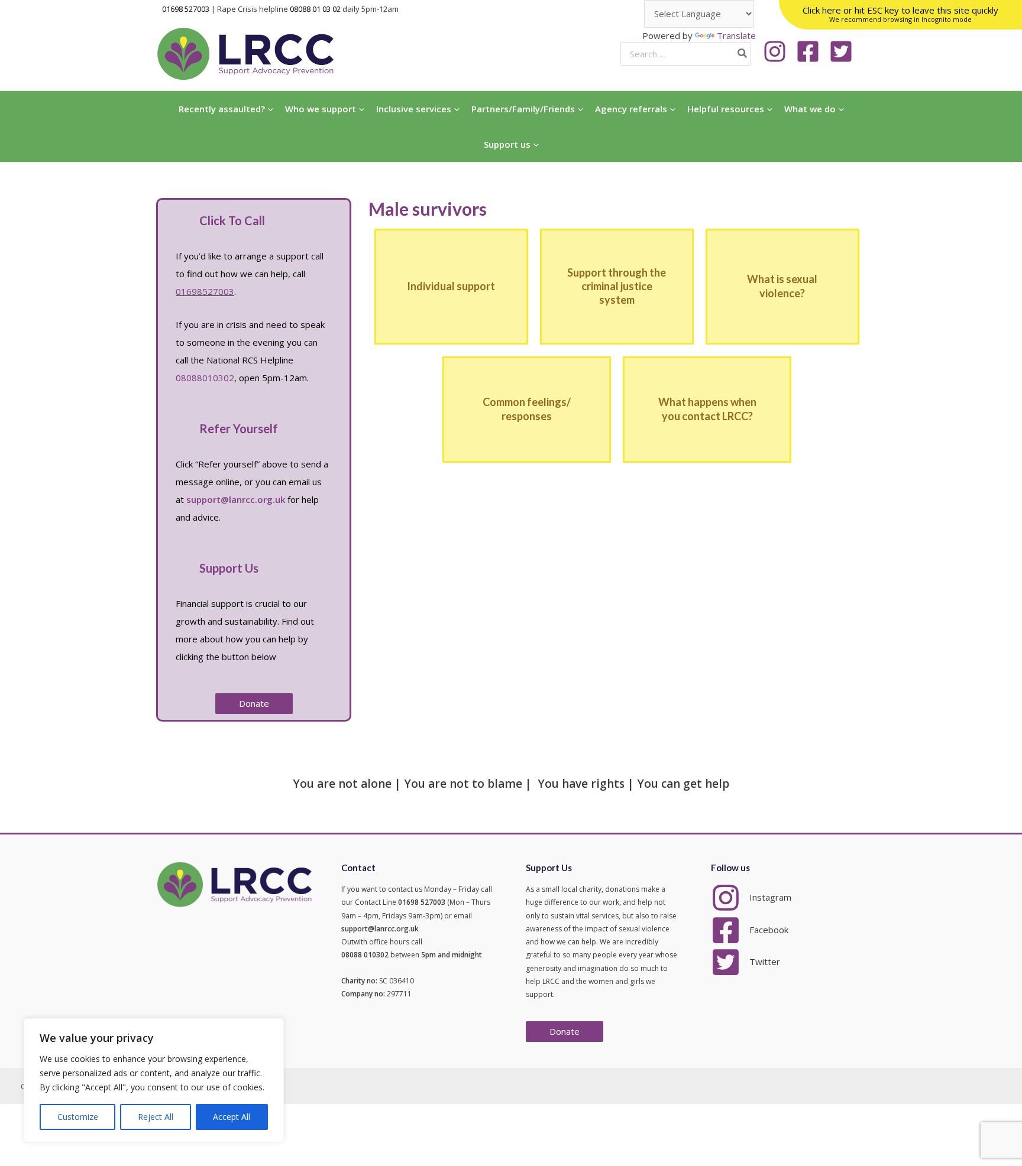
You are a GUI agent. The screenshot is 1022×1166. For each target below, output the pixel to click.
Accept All (231, 1116)
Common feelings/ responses (527, 408)
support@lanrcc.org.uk (235, 499)
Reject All (155, 1116)
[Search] (743, 54)
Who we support (320, 109)
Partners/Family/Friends (523, 109)
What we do (810, 109)
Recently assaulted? (222, 109)
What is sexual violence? (782, 285)
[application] (269, 108)
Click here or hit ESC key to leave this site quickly (900, 14)
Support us (507, 144)
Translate (736, 35)
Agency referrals (631, 109)
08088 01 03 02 (315, 9)
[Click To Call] (178, 220)
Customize (77, 1116)
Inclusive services (413, 109)
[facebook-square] (811, 51)
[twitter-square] (844, 51)
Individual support (451, 286)
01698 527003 (185, 9)
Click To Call (232, 220)
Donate (564, 1031)
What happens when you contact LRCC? (707, 408)
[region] (154, 1080)
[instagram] (778, 51)
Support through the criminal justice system (616, 286)
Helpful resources (725, 109)
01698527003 (205, 291)
